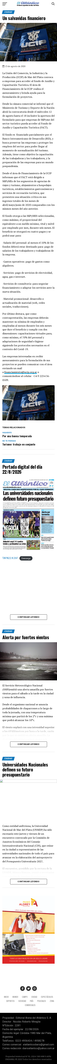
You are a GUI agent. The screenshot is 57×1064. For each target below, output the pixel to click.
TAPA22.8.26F (10, 558)
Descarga (26, 558)
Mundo (15, 996)
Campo (25, 996)
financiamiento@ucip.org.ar (20, 372)
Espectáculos (47, 996)
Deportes (10, 1000)
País (31, 1000)
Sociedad (22, 1000)
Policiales (41, 1000)
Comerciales (30, 1005)
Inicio (6, 996)
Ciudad (34, 996)
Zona (52, 1000)
